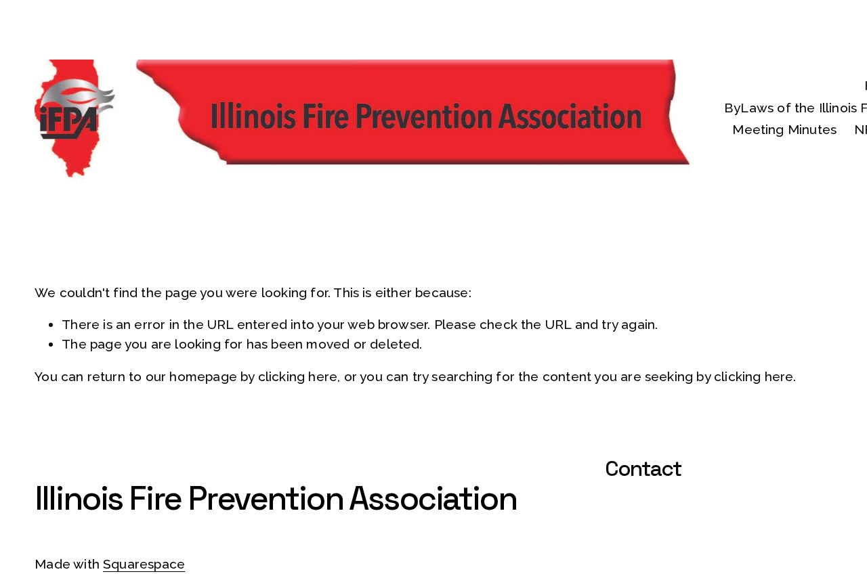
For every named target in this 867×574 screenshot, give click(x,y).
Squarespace (144, 563)
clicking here (297, 376)
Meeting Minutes (784, 129)
